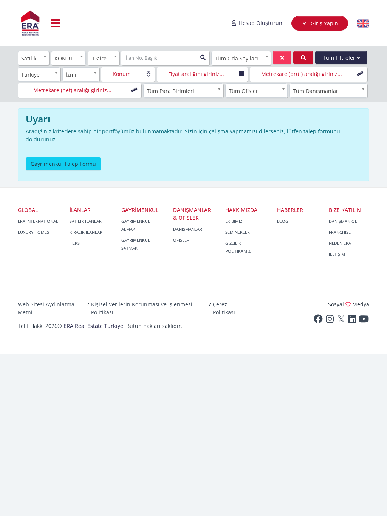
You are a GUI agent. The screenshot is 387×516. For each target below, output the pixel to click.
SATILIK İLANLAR (86, 221)
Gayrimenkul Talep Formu (63, 163)
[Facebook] (318, 320)
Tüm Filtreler (340, 57)
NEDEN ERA (340, 243)
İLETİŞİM (337, 254)
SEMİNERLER (237, 232)
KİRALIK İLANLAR (86, 232)
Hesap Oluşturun (259, 22)
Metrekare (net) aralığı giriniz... (72, 90)
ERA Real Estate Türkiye (93, 325)
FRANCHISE (340, 232)
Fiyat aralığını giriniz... (196, 73)
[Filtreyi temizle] (282, 57)
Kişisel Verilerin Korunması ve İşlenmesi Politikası (141, 308)
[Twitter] (341, 320)
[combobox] (33, 58)
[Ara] (303, 57)
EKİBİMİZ (233, 221)
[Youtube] (363, 320)
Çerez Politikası (224, 308)
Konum (122, 73)
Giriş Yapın (323, 23)
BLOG (282, 221)
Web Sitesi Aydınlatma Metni (46, 308)
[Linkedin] (352, 320)
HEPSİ (75, 243)
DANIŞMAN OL (343, 221)
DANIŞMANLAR (187, 229)
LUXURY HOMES (33, 232)
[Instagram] (329, 320)
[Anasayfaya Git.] (30, 23)
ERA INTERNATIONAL (38, 221)
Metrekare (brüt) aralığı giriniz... (301, 73)
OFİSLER (181, 240)
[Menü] (55, 23)
